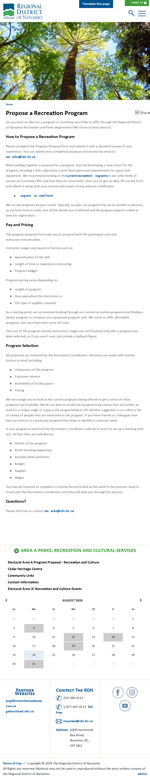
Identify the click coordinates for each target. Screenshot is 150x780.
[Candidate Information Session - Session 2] (73, 637)
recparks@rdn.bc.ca (20, 157)
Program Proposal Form (36, 196)
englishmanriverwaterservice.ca (24, 703)
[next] (139, 600)
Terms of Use (12, 763)
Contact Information (23, 582)
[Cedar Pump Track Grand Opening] (34, 664)
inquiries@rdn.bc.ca (78, 721)
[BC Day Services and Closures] (34, 628)
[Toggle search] (132, 13)
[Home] (23, 11)
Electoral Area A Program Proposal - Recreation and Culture (53, 562)
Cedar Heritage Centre (25, 569)
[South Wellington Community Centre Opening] (73, 646)
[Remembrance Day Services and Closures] (113, 637)
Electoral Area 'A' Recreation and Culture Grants (45, 589)
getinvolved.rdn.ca (20, 711)
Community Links (21, 576)
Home (9, 104)
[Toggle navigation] (142, 13)
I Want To (137, 2)
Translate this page (96, 4)
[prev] (7, 600)
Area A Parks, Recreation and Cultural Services (78, 550)
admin (142, 774)
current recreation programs (86, 176)
